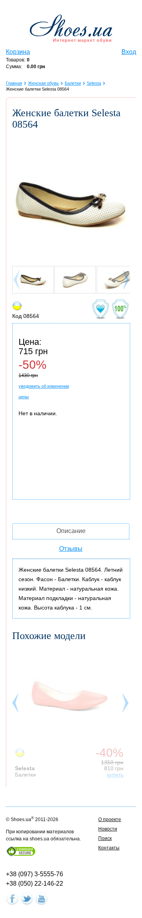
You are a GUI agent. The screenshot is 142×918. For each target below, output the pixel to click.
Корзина (18, 51)
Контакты (109, 848)
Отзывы (70, 548)
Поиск (105, 838)
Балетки (73, 83)
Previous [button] (16, 705)
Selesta (94, 83)
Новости (107, 829)
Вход (128, 51)
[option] (71, 713)
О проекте (109, 819)
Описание (71, 531)
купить (115, 774)
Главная (14, 83)
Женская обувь (43, 83)
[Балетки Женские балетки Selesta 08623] (69, 697)
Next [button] (126, 705)
